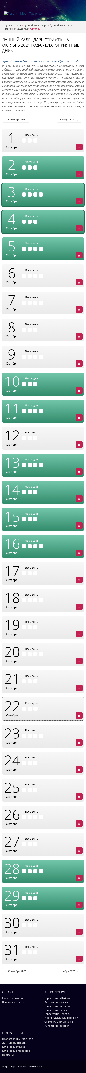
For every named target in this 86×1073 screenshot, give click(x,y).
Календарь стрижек (14, 1046)
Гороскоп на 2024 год (57, 998)
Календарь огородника (16, 1050)
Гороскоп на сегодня (57, 1006)
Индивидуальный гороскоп (61, 1018)
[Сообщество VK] (82, 1066)
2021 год (22, 28)
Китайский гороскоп (56, 1002)
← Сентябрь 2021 (16, 119)
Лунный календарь (35, 25)
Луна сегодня (13, 25)
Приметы (8, 1054)
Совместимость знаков (58, 1021)
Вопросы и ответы (13, 1002)
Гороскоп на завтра (56, 1010)
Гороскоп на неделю (57, 1014)
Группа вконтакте (13, 998)
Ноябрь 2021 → (69, 119)
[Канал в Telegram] (76, 1066)
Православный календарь (18, 1039)
